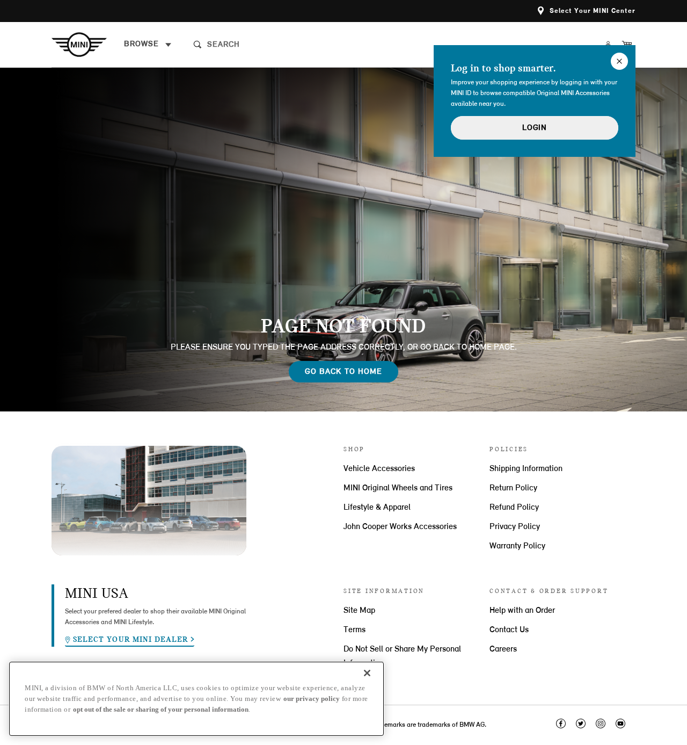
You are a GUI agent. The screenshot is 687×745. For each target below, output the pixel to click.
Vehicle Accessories (379, 469)
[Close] (367, 673)
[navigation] (148, 44)
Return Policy (513, 488)
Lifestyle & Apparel (377, 507)
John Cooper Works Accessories (400, 527)
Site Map (359, 610)
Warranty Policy (517, 546)
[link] (88, 44)
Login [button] (534, 128)
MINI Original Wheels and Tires (398, 488)
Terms (355, 630)
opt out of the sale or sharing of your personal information (161, 709)
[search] (288, 44)
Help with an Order (522, 610)
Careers (503, 649)
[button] (586, 11)
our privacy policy (311, 699)
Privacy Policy (514, 527)
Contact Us (509, 630)
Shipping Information (525, 469)
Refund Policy (514, 507)
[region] (196, 698)
